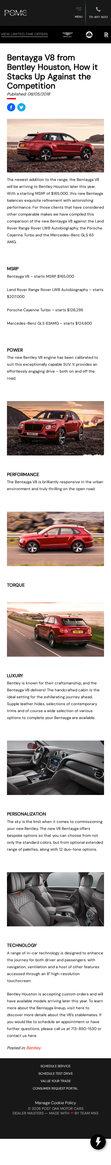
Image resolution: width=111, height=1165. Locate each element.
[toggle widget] (98, 1142)
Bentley (33, 1048)
